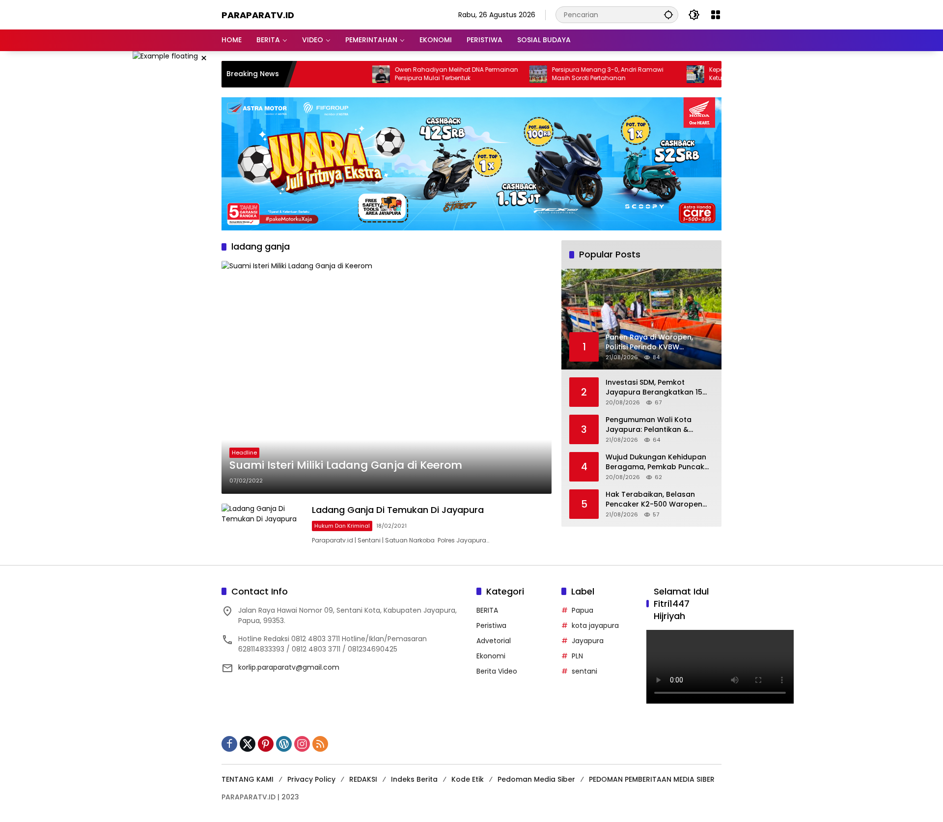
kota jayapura (595, 625)
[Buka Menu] (715, 15)
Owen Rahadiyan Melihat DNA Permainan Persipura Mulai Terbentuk (425, 74)
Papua (582, 610)
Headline (244, 452)
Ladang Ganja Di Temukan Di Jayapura (398, 510)
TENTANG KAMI (248, 779)
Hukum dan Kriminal (342, 526)
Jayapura (588, 641)
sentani (584, 671)
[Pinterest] (266, 744)
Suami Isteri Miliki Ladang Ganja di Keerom (345, 465)
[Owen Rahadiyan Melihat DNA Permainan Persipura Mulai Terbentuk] (350, 74)
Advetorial (493, 641)
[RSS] (320, 744)
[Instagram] (302, 744)
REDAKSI (363, 779)
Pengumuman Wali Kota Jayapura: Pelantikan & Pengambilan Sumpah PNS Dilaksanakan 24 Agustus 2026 (652, 424)
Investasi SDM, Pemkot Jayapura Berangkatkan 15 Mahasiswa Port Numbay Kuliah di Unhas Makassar (654, 387)
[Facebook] (229, 744)
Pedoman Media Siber (536, 779)
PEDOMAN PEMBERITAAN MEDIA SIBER (652, 779)
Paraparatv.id (258, 15)
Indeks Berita (414, 779)
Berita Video (496, 671)
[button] (668, 14)
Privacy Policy (311, 779)
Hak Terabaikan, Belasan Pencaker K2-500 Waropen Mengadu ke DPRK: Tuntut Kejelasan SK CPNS (654, 499)
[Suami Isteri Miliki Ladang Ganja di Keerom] (387, 377)
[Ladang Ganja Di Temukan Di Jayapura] (263, 524)
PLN (577, 656)
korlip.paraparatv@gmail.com (288, 667)
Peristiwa (491, 625)
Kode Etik (467, 779)
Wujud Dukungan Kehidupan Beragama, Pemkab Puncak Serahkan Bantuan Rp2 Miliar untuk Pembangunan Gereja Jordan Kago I (657, 462)
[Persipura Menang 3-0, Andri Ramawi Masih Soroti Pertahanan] (507, 74)
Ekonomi (490, 656)
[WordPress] (284, 744)
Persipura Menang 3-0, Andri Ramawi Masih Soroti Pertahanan (576, 74)
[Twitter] (247, 744)
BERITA (487, 610)
